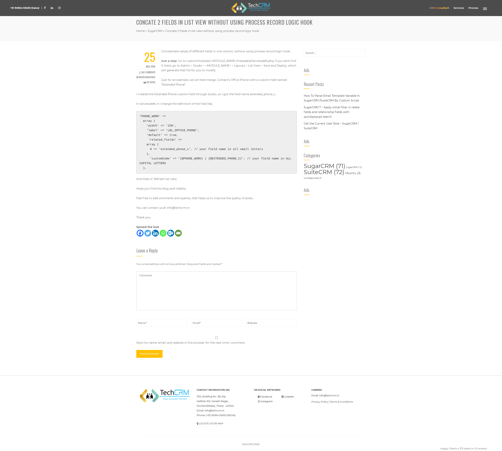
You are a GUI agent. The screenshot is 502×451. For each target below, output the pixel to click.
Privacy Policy (319, 401)
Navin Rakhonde (147, 77)
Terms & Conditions (341, 401)
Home (140, 31)
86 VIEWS (150, 82)
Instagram (266, 401)
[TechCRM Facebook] (45, 8)
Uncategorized (313, 178)
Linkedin (289, 396)
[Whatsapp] (163, 233)
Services (459, 7)
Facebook (266, 396)
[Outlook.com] (170, 233)
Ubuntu (353, 173)
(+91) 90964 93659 (216, 415)
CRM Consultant (439, 7)
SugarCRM (155, 31)
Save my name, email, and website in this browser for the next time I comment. (190, 342)
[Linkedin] (155, 233)
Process (473, 7)
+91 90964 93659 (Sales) (24, 7)
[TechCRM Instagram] (58, 8)
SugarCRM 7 (354, 167)
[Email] (178, 233)
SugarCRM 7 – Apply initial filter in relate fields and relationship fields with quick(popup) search (331, 112)
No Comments (148, 72)
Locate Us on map (210, 423)
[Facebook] (140, 233)
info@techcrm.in (178, 208)
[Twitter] (147, 233)
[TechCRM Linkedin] (52, 8)
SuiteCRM (324, 172)
